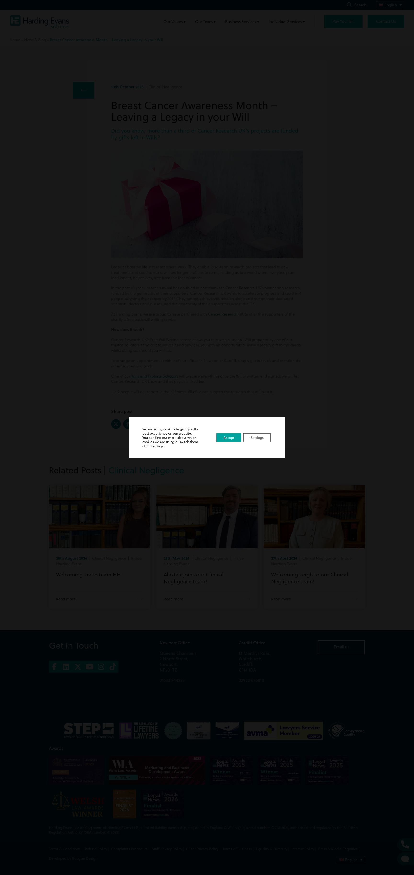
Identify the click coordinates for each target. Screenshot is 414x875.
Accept (229, 437)
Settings (257, 437)
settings (157, 446)
